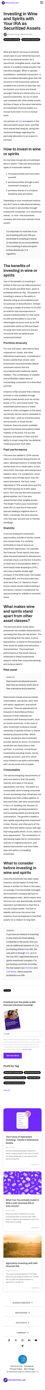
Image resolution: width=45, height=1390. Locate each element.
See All (6, 1090)
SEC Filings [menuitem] (29, 1369)
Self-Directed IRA (32, 1072)
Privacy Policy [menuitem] (16, 1369)
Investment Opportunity (30, 39)
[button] (41, 2)
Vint (20, 121)
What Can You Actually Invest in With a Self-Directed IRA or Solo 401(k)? (22, 1203)
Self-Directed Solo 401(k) (15, 1078)
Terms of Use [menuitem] (16, 1366)
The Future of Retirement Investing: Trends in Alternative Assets (22, 1140)
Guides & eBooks (21, 1303)
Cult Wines (11, 972)
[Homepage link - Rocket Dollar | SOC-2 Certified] (22, 1363)
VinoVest (29, 968)
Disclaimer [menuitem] (29, 1366)
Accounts (21, 1323)
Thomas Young (13, 34)
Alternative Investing (12, 39)
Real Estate (33, 1078)
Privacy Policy (27, 1049)
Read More (35, 1165)
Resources (21, 1313)
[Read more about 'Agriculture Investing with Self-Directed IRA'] (22, 1246)
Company (21, 1333)
